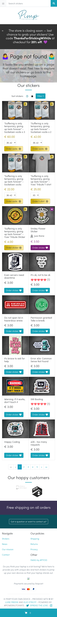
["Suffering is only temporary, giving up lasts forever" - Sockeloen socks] (15, 163)
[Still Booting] (41, 386)
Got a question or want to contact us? (28, 521)
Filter (39, 96)
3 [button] (28, 466)
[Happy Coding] (15, 428)
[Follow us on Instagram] (51, 605)
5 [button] (37, 466)
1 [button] (19, 466)
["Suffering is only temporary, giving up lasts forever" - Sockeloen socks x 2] (41, 110)
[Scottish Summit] (37, 491)
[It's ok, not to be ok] (41, 262)
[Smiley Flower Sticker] (41, 215)
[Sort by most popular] (33, 96)
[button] (41, 466)
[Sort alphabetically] (28, 96)
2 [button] (23, 466)
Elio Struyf (30, 602)
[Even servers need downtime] (15, 262)
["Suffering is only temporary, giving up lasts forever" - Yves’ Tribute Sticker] (15, 215)
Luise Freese (11, 602)
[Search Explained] (21, 487)
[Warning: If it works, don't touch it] (15, 386)
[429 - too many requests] (41, 428)
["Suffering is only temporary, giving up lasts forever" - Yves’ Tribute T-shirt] (41, 163)
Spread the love (39, 605)
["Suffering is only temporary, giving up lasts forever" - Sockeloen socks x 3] (15, 110)
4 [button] (32, 466)
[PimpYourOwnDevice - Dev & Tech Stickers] (28, 14)
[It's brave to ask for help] (15, 345)
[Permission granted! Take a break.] (41, 304)
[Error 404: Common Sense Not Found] (41, 345)
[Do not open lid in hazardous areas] (15, 304)
